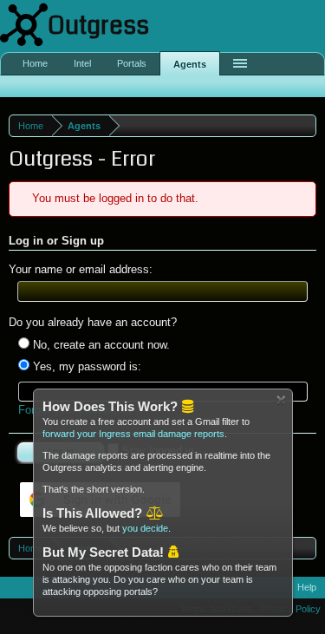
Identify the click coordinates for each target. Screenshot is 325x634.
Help (306, 587)
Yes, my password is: (85, 366)
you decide (145, 528)
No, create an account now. (99, 344)
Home (35, 63)
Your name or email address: (81, 269)
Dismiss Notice (281, 400)
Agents (189, 64)
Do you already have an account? (93, 322)
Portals (131, 63)
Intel (82, 63)
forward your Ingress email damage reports (133, 433)
